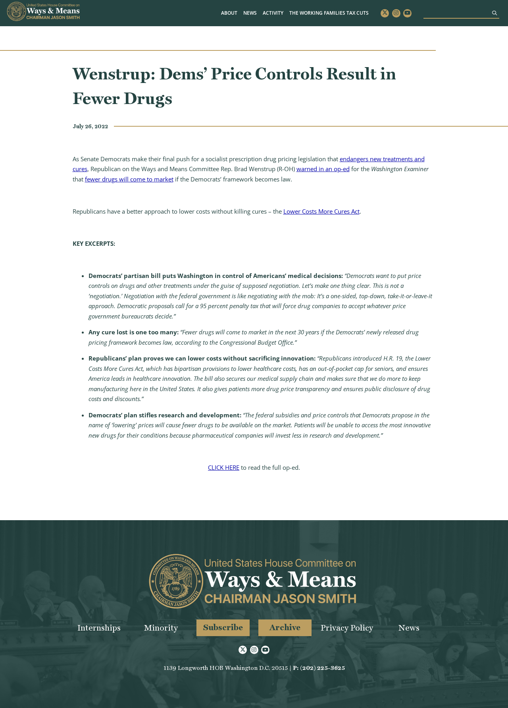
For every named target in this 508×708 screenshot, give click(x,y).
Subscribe (223, 627)
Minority (161, 628)
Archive (284, 627)
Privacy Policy (347, 628)
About (229, 13)
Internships (99, 628)
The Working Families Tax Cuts (329, 13)
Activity (273, 13)
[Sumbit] (494, 13)
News (250, 13)
